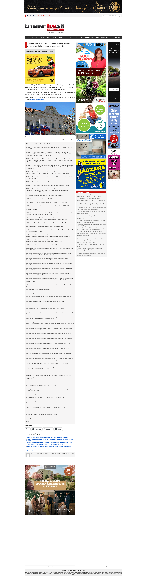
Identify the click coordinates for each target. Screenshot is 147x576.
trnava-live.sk (47, 537)
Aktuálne (35, 37)
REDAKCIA (38, 418)
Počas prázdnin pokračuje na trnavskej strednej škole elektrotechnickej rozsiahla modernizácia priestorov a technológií (90, 249)
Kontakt (28, 40)
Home (28, 37)
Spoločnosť (88, 37)
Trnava (36, 420)
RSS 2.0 (40, 420)
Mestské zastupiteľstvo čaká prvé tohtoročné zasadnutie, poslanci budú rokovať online (49, 408)
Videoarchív (105, 37)
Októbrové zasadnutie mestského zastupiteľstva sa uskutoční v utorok (45, 409)
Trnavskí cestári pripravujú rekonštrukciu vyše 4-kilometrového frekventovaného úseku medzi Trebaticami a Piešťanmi (91, 200)
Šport (97, 37)
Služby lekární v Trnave (41, 40)
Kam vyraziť (63, 37)
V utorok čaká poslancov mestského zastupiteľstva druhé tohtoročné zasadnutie (47, 402)
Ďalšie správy (46, 37)
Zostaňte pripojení (32, 16)
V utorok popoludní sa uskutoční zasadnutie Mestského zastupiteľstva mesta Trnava (49, 411)
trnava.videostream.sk (37, 65)
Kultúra (79, 37)
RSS (84, 535)
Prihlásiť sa (27, 537)
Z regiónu (116, 37)
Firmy (55, 37)
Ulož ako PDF (29, 416)
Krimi (72, 37)
